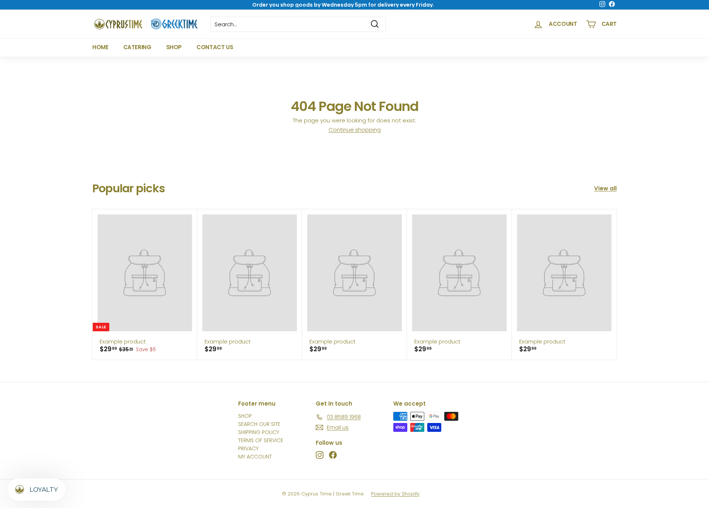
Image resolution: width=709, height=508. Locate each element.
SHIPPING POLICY (258, 432)
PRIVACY (248, 448)
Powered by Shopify (395, 494)
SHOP (174, 47)
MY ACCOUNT (255, 456)
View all (605, 188)
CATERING (137, 47)
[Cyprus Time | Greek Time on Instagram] (319, 455)
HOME (100, 47)
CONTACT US (214, 47)
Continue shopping (355, 129)
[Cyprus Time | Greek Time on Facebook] (333, 455)
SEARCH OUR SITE (259, 424)
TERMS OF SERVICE (260, 440)
